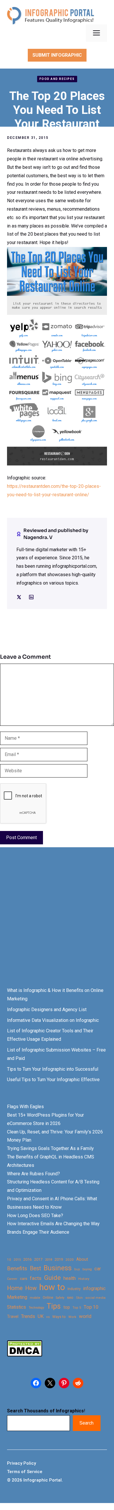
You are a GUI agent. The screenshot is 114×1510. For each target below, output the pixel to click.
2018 (48, 1260)
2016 (27, 1259)
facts (36, 1278)
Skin (79, 1298)
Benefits (17, 1268)
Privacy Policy (21, 1463)
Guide (52, 1277)
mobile (35, 1298)
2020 (69, 1260)
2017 (38, 1259)
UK (41, 1316)
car (97, 1268)
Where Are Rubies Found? (33, 1173)
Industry (74, 1289)
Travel (12, 1316)
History (83, 1279)
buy (77, 1269)
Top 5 (76, 1308)
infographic (94, 1288)
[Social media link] (19, 597)
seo (70, 1297)
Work (72, 1317)
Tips (54, 1306)
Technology (36, 1308)
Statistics (16, 1307)
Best (35, 1268)
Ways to (59, 1317)
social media (95, 1298)
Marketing (17, 1297)
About (82, 1259)
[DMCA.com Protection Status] (24, 1355)
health (69, 1278)
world (85, 1316)
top (66, 1307)
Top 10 (91, 1307)
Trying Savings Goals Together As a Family (50, 1148)
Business (58, 1268)
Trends (28, 1316)
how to (52, 1287)
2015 (17, 1260)
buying (87, 1269)
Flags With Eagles (25, 1106)
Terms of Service (24, 1471)
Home (15, 1288)
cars (23, 1278)
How (31, 1288)
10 (9, 1260)
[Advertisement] (57, 922)
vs (48, 1317)
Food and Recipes (57, 78)
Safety (60, 1298)
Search (87, 1423)
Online (48, 1297)
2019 (59, 1259)
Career (12, 1279)
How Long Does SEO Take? (35, 1215)
